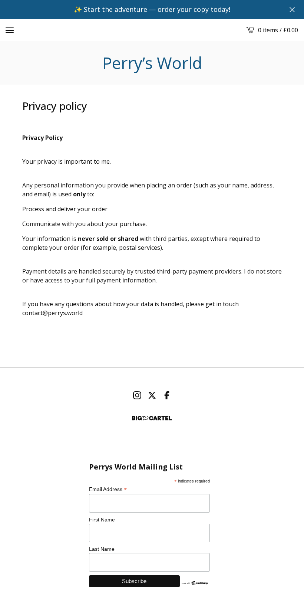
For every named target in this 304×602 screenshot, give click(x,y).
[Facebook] (166, 395)
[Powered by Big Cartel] (152, 418)
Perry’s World (152, 63)
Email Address (108, 489)
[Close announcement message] (292, 10)
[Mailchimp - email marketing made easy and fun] (195, 583)
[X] (152, 395)
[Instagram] (137, 395)
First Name (102, 520)
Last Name (102, 549)
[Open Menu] (9, 30)
